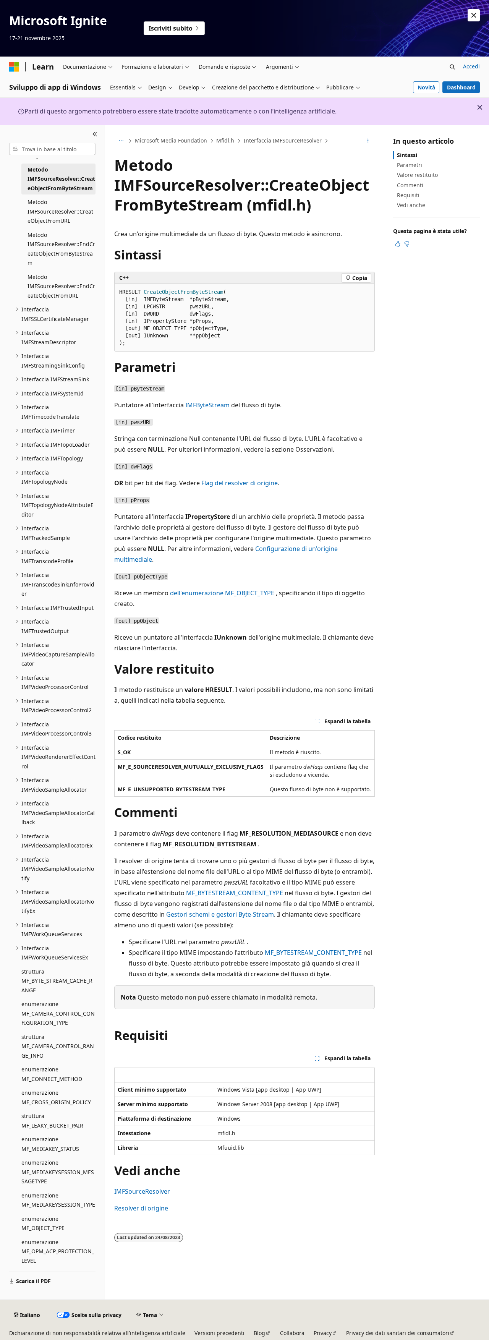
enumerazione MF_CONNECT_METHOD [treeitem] (51, 1074)
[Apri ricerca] (452, 67)
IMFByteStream (207, 405)
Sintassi (407, 155)
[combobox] (52, 149)
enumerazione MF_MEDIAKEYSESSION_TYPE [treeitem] (58, 1200)
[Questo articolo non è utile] (406, 243)
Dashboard (461, 87)
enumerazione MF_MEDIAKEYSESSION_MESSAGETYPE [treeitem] (57, 1172)
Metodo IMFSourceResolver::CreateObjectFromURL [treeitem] (60, 211)
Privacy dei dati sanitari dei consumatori (397, 1333)
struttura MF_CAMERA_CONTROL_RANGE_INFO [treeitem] (57, 1046)
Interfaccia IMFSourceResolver (283, 140)
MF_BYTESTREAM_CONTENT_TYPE (234, 893)
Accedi (471, 66)
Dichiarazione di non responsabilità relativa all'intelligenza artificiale (97, 1333)
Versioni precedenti (219, 1333)
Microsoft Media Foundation (171, 140)
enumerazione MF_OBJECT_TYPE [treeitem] (43, 1223)
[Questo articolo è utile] (397, 243)
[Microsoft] (14, 67)
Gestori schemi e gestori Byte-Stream (220, 914)
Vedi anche (411, 205)
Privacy (323, 1333)
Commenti (410, 185)
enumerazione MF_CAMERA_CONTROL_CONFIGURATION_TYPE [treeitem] (58, 1013)
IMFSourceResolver (142, 1191)
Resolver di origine (141, 1208)
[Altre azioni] (368, 141)
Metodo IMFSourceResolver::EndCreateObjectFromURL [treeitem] (61, 286)
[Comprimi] (95, 134)
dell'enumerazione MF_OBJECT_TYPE (222, 593)
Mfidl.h (225, 140)
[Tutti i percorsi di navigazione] (121, 141)
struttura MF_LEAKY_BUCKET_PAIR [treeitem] (52, 1120)
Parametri (409, 165)
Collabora (292, 1333)
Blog (259, 1333)
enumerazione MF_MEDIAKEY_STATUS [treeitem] (50, 1144)
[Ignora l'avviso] (474, 15)
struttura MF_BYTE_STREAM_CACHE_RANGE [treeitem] (56, 981)
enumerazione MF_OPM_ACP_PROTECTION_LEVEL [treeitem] (57, 1251)
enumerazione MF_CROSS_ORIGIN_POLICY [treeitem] (56, 1097)
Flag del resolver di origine (239, 483)
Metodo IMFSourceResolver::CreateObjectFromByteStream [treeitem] (61, 179)
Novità (426, 87)
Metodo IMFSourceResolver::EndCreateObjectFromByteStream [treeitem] (61, 249)
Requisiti (408, 195)
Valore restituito (417, 174)
